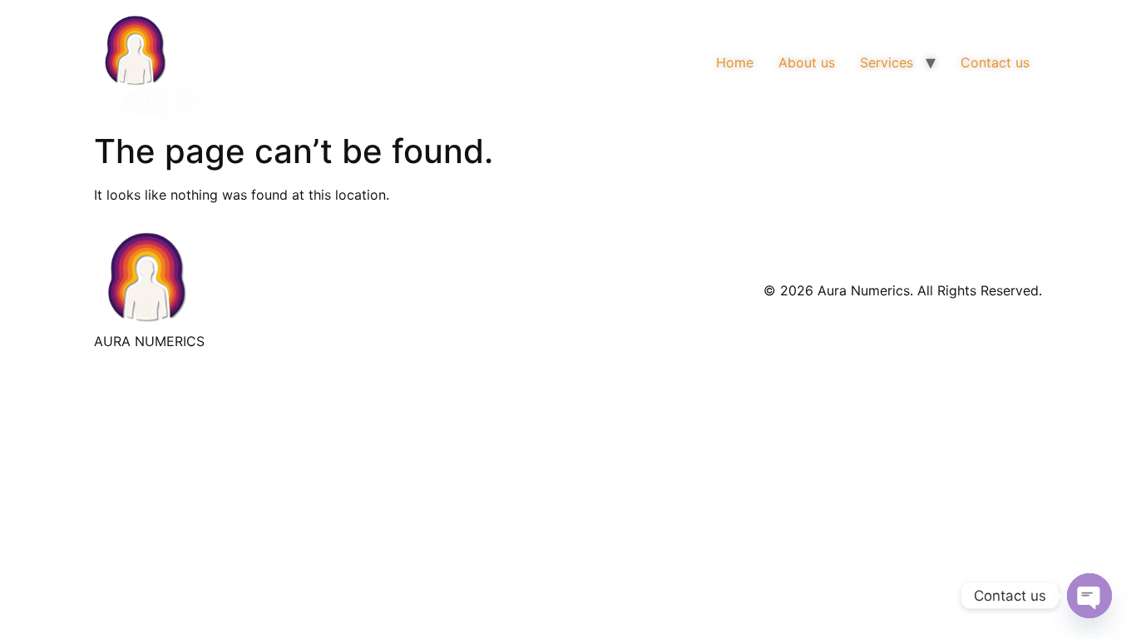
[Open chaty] (1089, 595)
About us (806, 62)
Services (886, 62)
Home (734, 62)
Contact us (995, 62)
